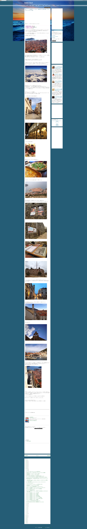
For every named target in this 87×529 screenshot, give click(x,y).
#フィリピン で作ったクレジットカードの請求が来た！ (33, 471)
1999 (26, 521)
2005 (26, 519)
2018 (26, 462)
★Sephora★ (57, 125)
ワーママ (48, 5)
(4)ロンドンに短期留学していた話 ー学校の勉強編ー (33, 496)
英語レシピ (56, 5)
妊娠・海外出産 (41, 5)
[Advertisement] (37, 17)
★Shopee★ (57, 124)
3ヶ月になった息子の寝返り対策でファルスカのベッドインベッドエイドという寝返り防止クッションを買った (58, 81)
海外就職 (35, 5)
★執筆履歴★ (53, 37)
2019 (26, 461)
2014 (26, 467)
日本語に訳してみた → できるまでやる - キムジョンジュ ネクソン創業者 (35, 472)
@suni (26, 23)
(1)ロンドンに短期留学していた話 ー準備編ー (32, 499)
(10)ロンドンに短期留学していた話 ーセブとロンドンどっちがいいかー (35, 487)
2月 (27, 512)
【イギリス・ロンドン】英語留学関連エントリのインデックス (34, 486)
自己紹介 (29, 5)
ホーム (37, 455)
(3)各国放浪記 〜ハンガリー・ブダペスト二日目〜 (33, 473)
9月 (27, 504)
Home (25, 5)
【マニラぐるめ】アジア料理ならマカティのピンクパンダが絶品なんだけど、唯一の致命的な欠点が (58, 97)
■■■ (34, 26)
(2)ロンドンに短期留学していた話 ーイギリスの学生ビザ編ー (34, 498)
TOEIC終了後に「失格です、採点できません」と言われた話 (58, 74)
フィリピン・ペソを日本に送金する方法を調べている (33, 500)
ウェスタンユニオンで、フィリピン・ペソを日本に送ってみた (34, 484)
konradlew (43, 527)
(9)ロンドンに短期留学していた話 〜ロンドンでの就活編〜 (34, 488)
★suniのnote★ (53, 35)
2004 (26, 520)
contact (59, 5)
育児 (44, 5)
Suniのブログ (28, 2)
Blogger (51, 527)
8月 (27, 505)
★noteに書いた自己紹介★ (55, 36)
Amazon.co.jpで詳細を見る (33, 420)
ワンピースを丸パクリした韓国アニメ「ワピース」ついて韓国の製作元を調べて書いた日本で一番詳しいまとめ (58, 90)
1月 (27, 513)
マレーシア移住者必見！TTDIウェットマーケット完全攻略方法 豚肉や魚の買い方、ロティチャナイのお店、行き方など (59, 67)
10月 (27, 503)
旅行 (37, 5)
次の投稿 (26, 455)
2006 (26, 518)
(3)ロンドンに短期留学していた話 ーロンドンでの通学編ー (34, 497)
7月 (27, 506)
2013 (26, 468)
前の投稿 (48, 455)
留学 (31, 5)
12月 (27, 469)
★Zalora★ (57, 123)
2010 (26, 517)
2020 (26, 460)
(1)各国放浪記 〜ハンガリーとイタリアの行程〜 (32, 485)
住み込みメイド (51, 5)
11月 (27, 470)
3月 (27, 511)
